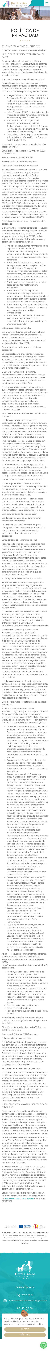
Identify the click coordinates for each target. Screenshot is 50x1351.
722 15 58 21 (27, 1295)
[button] (43, 1345)
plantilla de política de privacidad (19, 1198)
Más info (25, 1335)
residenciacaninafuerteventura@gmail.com (27, 1300)
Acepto (25, 1329)
